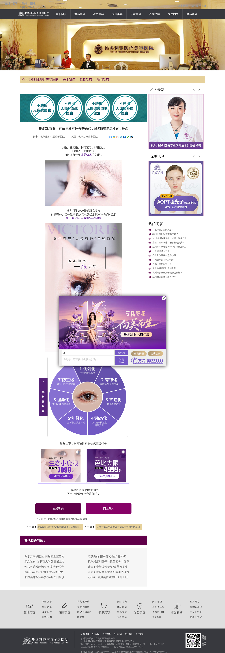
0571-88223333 (102, 647)
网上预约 (108, 508)
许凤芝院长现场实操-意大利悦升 (44, 566)
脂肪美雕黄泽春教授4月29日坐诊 (44, 577)
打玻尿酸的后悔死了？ (163, 230)
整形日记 (96, 634)
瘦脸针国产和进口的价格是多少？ (168, 242)
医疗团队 (107, 634)
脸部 (44, 607)
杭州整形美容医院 (88, 136)
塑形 (79, 607)
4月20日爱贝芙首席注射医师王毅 (108, 577)
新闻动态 (103, 79)
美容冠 (155, 607)
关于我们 (69, 79)
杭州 (7, 3)
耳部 (49, 617)
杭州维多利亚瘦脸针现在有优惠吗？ (169, 247)
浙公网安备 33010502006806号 (128, 647)
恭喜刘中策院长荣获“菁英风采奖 (108, 566)
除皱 (79, 612)
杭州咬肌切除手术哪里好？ (165, 234)
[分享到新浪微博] (117, 137)
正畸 (162, 607)
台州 (24, 3)
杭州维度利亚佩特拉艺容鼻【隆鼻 (108, 561)
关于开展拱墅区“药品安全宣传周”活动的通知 (118, 527)
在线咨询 (58, 508)
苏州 (16, 3)
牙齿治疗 (156, 617)
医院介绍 (140, 634)
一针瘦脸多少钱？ (161, 251)
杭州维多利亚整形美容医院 (39, 79)
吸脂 (44, 612)
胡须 (199, 607)
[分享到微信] (128, 137)
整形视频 (191, 14)
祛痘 (124, 612)
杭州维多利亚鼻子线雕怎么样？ (167, 272)
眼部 (44, 601)
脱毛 (119, 612)
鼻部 (49, 601)
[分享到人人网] (124, 137)
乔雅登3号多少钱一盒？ (163, 260)
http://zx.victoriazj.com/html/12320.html (67, 519)
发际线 (193, 607)
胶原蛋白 (87, 612)
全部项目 (85, 634)
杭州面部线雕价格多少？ (164, 277)
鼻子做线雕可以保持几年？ (165, 268)
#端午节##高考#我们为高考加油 (43, 572)
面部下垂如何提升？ (162, 264)
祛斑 (124, 601)
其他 (124, 617)
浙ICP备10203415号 (125, 641)
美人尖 (193, 612)
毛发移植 (154, 14)
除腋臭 (80, 617)
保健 (162, 612)
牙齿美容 (135, 14)
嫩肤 (119, 607)
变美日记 (139, 353)
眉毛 (197, 601)
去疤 (119, 617)
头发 (192, 601)
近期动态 (86, 79)
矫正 (160, 601)
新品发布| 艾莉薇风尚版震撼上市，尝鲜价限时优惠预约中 (60, 527)
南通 (33, 3)
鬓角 (192, 617)
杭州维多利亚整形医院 (52, 136)
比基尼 (198, 617)
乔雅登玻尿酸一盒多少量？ (165, 255)
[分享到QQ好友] (131, 137)
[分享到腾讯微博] (121, 137)
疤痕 (199, 612)
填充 (79, 601)
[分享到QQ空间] (114, 137)
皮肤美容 (117, 14)
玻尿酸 (85, 601)
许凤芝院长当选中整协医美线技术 (108, 572)
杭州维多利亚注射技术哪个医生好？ (169, 238)
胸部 (49, 607)
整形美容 (79, 14)
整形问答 (61, 14)
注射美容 (98, 14)
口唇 (49, 612)
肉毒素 (85, 607)
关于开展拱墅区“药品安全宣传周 (44, 556)
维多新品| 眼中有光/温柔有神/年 (107, 556)
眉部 (44, 617)
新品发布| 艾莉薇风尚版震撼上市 (44, 561)
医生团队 (173, 14)
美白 (119, 601)
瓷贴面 (155, 612)
